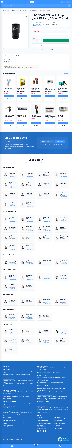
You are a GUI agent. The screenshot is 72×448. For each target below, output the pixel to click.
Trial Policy (57, 426)
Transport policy (58, 425)
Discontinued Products (12, 10)
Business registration (43, 420)
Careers (40, 422)
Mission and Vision (58, 420)
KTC (34, 24)
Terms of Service (56, 144)
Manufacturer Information (24, 55)
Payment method (58, 422)
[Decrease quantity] (33, 41)
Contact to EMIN (41, 426)
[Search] (69, 5)
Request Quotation (57, 41)
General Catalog (42, 428)
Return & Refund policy (59, 423)
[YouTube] (40, 431)
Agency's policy (42, 418)
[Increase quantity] (40, 41)
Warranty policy (58, 428)
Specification (10, 55)
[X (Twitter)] (43, 431)
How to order (57, 417)
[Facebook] (38, 431)
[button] (15, 31)
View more (65, 73)
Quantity (33, 38)
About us (40, 417)
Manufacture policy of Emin (60, 418)
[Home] (3, 10)
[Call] (36, 446)
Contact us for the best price (51, 45)
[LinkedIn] (45, 431)
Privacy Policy (42, 145)
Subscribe (60, 141)
